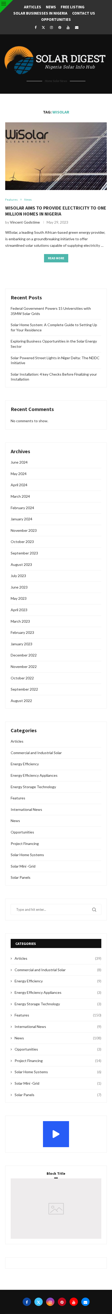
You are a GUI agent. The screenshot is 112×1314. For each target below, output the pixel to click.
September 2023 (24, 553)
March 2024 (20, 496)
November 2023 (24, 530)
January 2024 (21, 519)
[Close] (6, 6)
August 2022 (21, 700)
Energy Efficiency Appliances (34, 775)
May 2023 (19, 598)
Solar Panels (20, 877)
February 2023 (22, 632)
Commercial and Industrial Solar (36, 752)
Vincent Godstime (25, 222)
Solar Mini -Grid (23, 866)
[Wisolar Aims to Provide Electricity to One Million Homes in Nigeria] (56, 156)
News (51, 6)
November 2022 (24, 666)
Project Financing (25, 843)
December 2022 (24, 655)
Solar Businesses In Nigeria (40, 13)
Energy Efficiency (25, 764)
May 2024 (19, 473)
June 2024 (19, 462)
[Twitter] (43, 27)
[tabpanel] (56, 1208)
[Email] (76, 27)
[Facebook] (35, 27)
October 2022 (22, 678)
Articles (32, 6)
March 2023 (20, 621)
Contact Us (83, 13)
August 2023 (21, 564)
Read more (56, 258)
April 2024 (19, 485)
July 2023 (18, 575)
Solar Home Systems (27, 854)
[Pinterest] (60, 27)
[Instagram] (51, 27)
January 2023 (21, 644)
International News (26, 809)
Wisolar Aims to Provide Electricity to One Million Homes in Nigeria (55, 211)
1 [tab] (56, 1219)
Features (18, 798)
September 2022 (24, 689)
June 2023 (19, 587)
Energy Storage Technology (33, 787)
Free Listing (72, 6)
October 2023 (22, 541)
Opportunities (56, 19)
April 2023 (19, 610)
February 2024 (22, 508)
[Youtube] (68, 27)
